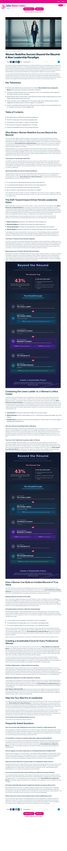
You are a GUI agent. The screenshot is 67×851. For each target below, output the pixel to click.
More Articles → (29, 9)
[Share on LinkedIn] (16, 62)
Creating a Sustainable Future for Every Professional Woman (22, 127)
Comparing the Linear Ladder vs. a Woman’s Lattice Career (22, 122)
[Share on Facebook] (11, 62)
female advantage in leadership (21, 150)
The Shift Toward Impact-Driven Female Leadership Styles (22, 119)
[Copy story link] (21, 62)
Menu (63, 1)
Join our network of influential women (32, 636)
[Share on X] (13, 62)
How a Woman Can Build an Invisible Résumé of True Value (22, 124)
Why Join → (39, 9)
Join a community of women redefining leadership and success (20, 717)
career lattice (57, 212)
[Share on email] (18, 62)
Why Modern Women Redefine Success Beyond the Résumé (22, 117)
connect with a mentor (21, 247)
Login (59, 1)
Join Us (60, 5)
